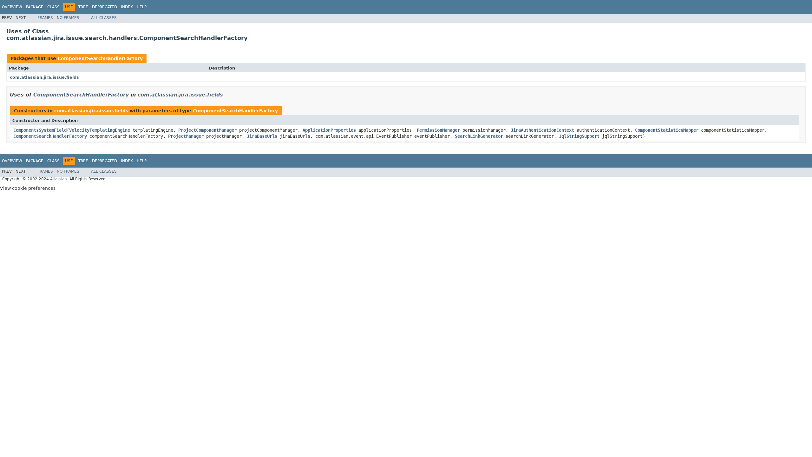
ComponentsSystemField (40, 130)
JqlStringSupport (579, 136)
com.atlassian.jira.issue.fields (44, 77)
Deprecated (104, 7)
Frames (45, 18)
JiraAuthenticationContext (542, 130)
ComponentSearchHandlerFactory (100, 58)
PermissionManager (438, 130)
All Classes (104, 18)
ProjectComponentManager (207, 130)
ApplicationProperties (329, 130)
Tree (83, 7)
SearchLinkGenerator (479, 136)
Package (34, 7)
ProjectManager (186, 136)
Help (142, 7)
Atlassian (58, 179)
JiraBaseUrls (262, 136)
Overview (12, 7)
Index (127, 7)
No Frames (68, 18)
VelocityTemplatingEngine (99, 130)
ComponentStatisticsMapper (666, 130)
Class (53, 7)
